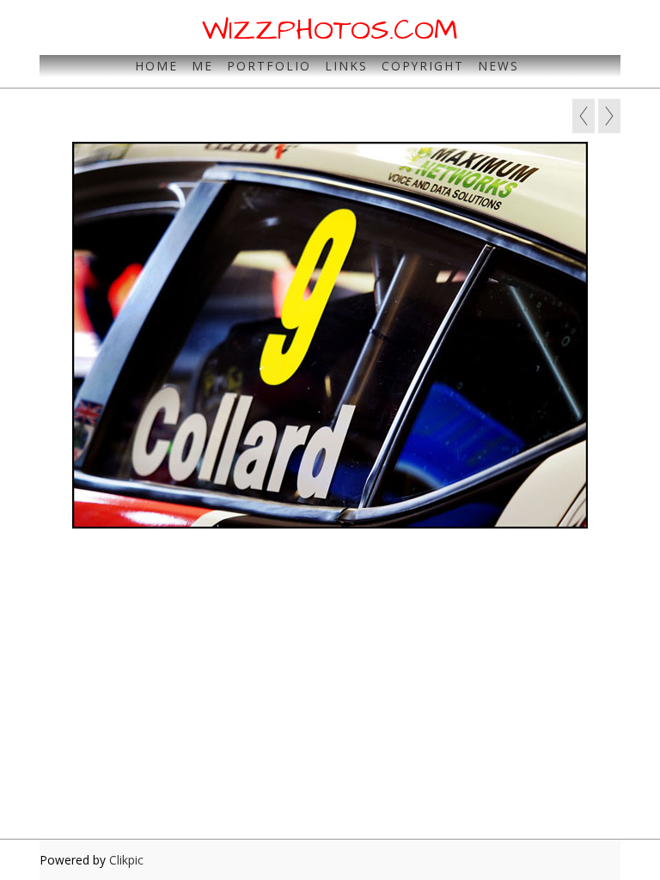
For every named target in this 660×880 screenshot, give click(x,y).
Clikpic (126, 860)
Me (202, 66)
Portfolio (269, 66)
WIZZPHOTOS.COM (330, 30)
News (498, 66)
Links (346, 66)
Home (156, 66)
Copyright (423, 66)
